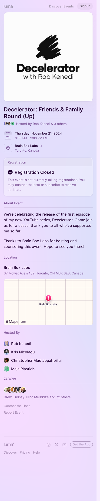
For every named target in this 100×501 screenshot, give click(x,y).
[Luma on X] (56, 445)
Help (36, 452)
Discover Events (61, 6)
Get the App (81, 444)
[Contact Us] (64, 445)
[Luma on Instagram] (49, 445)
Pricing (25, 452)
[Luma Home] (9, 6)
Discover (10, 452)
